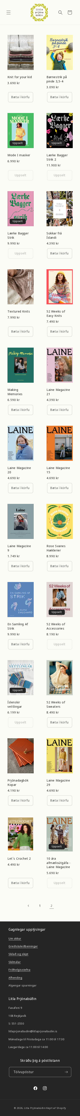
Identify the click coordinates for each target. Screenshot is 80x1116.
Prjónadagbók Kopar (17, 782)
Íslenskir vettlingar (14, 704)
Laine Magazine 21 (58, 392)
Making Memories (15, 392)
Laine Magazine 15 (58, 470)
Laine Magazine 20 (19, 470)
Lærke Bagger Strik (18, 235)
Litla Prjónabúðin (35, 1108)
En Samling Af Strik (17, 626)
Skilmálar (15, 962)
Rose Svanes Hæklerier (56, 548)
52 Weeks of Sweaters (56, 704)
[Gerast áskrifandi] (66, 1072)
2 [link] (51, 906)
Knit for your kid (19, 77)
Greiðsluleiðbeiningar (23, 946)
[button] (8, 12)
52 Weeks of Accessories (56, 626)
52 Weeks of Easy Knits (56, 314)
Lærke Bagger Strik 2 (57, 157)
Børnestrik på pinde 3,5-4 (57, 79)
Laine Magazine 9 (19, 548)
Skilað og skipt (18, 954)
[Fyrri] (28, 905)
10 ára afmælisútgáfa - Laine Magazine (59, 862)
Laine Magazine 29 (58, 782)
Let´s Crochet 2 (19, 858)
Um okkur (15, 938)
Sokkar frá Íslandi (54, 235)
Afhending (15, 978)
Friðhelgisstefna (20, 970)
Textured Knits (18, 312)
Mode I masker (18, 155)
